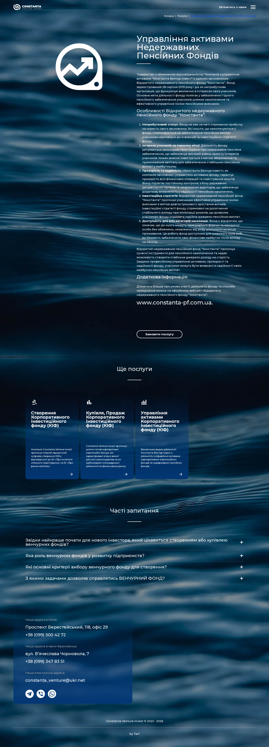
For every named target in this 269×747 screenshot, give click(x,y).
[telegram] (29, 694)
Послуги (182, 16)
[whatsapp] (52, 694)
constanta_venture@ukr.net (55, 680)
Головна (169, 16)
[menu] (253, 7)
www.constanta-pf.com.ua (174, 302)
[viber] (41, 694)
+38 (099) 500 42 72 (45, 634)
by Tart (134, 734)
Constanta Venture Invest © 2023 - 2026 (134, 721)
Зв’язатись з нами (232, 7)
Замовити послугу (159, 334)
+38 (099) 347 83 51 (44, 661)
